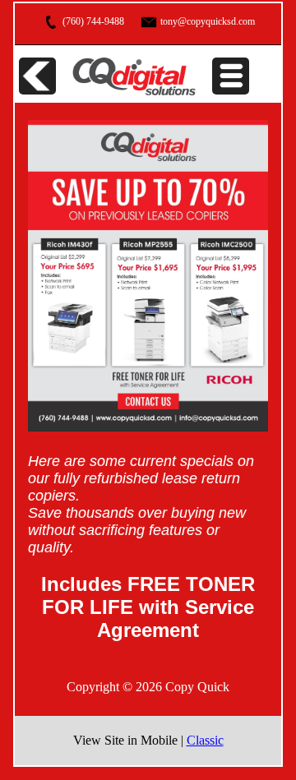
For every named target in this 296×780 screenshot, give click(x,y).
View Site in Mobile (127, 740)
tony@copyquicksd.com (206, 21)
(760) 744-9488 (92, 21)
